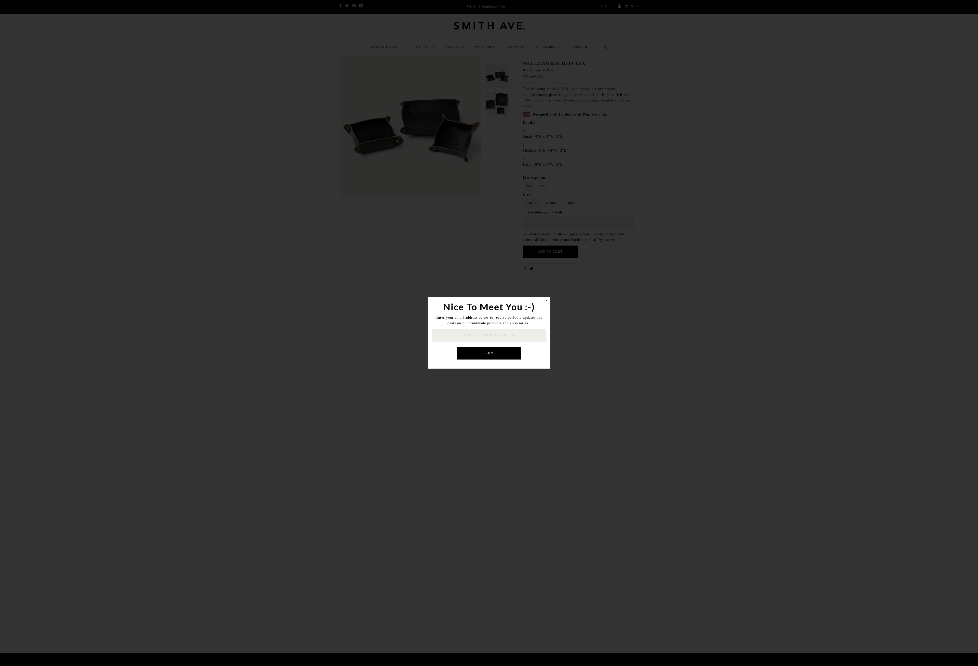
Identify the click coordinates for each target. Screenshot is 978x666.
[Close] (546, 301)
